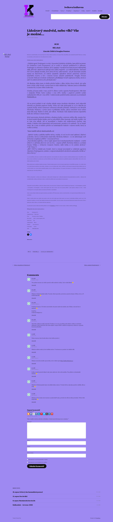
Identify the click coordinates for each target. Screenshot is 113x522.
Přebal (7, 56)
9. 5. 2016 (33, 380)
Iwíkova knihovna (73, 7)
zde (76, 205)
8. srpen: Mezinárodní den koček (24, 500)
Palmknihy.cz (31, 97)
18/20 (56, 44)
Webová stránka (30, 452)
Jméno (28, 440)
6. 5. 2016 (33, 368)
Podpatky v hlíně (35, 280)
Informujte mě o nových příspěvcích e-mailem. (37, 462)
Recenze (36, 37)
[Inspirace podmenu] (79, 10)
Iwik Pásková (34, 291)
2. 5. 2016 (33, 345)
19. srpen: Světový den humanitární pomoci (28, 492)
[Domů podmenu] (49, 10)
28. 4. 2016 (34, 302)
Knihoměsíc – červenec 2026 (23, 505)
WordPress (98, 518)
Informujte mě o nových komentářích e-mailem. (38, 459)
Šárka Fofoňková (35, 369)
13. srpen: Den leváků (20, 496)
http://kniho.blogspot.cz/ (66, 361)
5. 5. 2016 (33, 356)
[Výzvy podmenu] (64, 10)
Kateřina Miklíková (35, 304)
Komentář (29, 421)
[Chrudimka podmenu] (58, 10)
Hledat (104, 17)
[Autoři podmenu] (90, 10)
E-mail (28, 446)
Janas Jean (34, 335)
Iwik (32, 37)
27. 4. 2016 (33, 278)
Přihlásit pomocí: (30, 411)
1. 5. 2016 (33, 334)
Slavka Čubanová (35, 358)
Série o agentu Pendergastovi (91, 265)
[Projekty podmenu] (71, 10)
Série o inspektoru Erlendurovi (22, 265)
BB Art (29, 251)
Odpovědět (34, 285)
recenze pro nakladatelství (47, 251)
